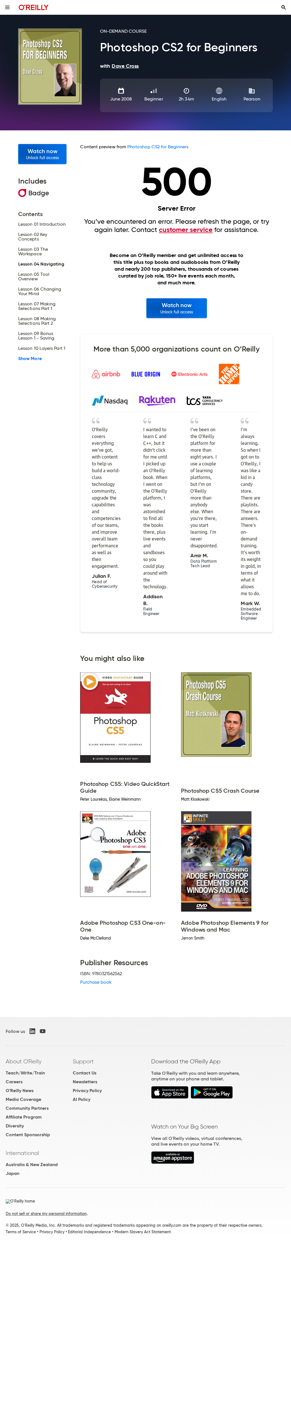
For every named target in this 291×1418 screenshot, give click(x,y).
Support (83, 1061)
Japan (12, 1173)
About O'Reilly (23, 1061)
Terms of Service (21, 1231)
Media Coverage (23, 1099)
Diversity (15, 1126)
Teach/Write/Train (25, 1073)
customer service (186, 229)
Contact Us (84, 1073)
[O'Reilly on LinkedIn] (32, 1031)
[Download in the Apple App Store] (169, 1097)
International (22, 1153)
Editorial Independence (89, 1231)
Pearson (252, 99)
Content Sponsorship (28, 1135)
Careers (14, 1082)
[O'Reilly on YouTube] (42, 1031)
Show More (30, 358)
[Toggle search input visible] (283, 7)
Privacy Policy (87, 1091)
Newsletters (85, 1082)
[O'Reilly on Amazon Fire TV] (172, 1162)
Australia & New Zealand (32, 1165)
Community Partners (27, 1108)
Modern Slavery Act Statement (143, 1231)
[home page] (34, 7)
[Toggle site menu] (7, 7)
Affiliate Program (24, 1117)
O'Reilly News (20, 1091)
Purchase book (95, 982)
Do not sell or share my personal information (46, 1213)
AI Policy (81, 1099)
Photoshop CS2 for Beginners (157, 146)
